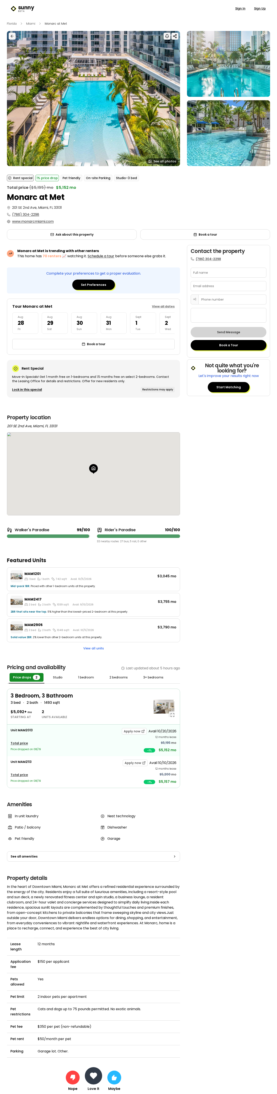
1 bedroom (86, 677)
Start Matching (228, 387)
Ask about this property (74, 234)
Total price (19, 743)
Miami (30, 23)
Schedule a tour (101, 256)
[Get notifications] (167, 36)
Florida (12, 23)
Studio (58, 677)
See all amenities (24, 856)
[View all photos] (93, 98)
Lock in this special (27, 389)
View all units (93, 648)
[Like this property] (114, 1077)
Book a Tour (228, 345)
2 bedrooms (119, 677)
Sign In (240, 8)
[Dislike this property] (73, 1077)
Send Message (228, 332)
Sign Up (260, 8)
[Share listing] (174, 36)
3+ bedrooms (153, 677)
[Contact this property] (93, 1075)
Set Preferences (93, 285)
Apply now (132, 731)
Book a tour (208, 234)
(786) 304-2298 (25, 214)
